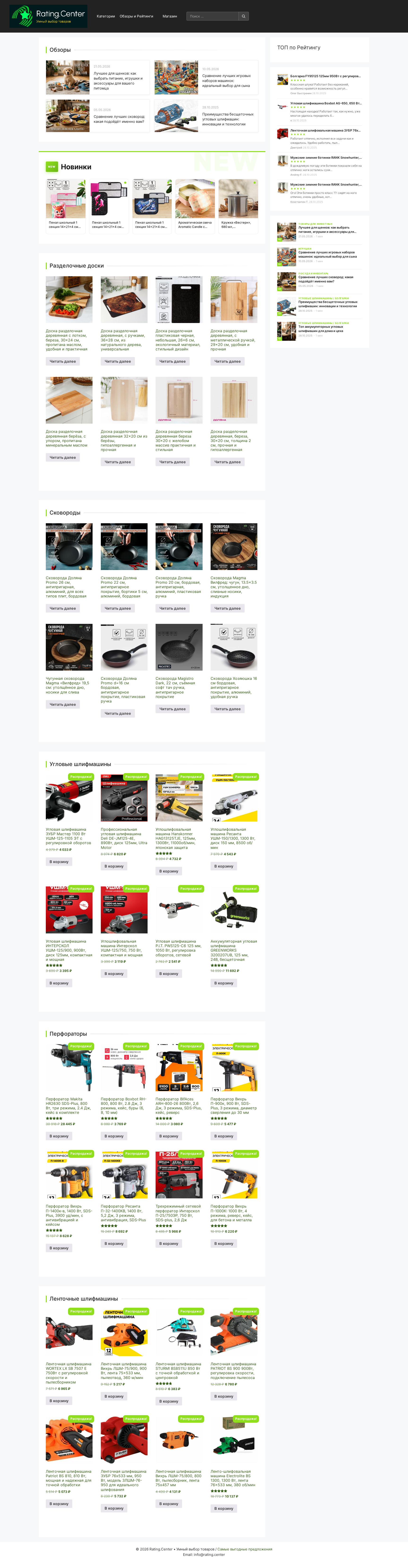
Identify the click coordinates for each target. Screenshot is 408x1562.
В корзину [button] (59, 861)
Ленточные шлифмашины (84, 1299)
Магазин (170, 16)
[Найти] (243, 16)
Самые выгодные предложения (244, 1549)
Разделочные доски (77, 266)
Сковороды (65, 513)
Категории (106, 16)
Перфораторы (68, 1034)
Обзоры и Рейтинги (136, 16)
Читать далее (63, 361)
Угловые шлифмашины (80, 764)
